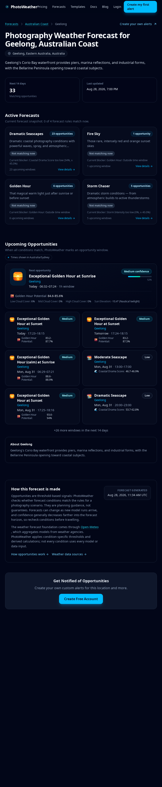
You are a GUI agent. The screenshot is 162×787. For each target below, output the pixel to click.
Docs (93, 7)
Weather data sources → (69, 554)
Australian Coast (36, 24)
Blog (105, 7)
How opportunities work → (30, 554)
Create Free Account (81, 599)
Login (117, 7)
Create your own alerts (136, 24)
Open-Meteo (90, 527)
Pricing (42, 7)
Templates (78, 7)
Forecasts (59, 7)
